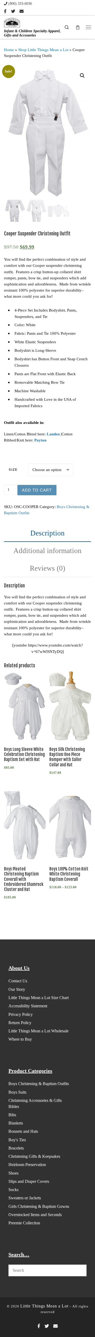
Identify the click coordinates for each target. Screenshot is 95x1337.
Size (13, 470)
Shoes (13, 1173)
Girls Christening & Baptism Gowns (38, 1206)
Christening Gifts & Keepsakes (34, 1156)
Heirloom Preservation (27, 1164)
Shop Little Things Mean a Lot (43, 50)
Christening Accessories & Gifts (35, 1100)
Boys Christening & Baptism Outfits (38, 1083)
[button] (82, 75)
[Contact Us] (21, 11)
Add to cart (37, 490)
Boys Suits (17, 1092)
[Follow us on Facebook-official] (5, 11)
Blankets (15, 1123)
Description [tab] (47, 533)
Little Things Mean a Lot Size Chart (38, 997)
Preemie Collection (24, 1222)
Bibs (12, 1114)
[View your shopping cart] (77, 27)
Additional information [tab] (47, 551)
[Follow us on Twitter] (13, 11)
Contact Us (17, 980)
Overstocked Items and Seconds (35, 1214)
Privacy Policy (20, 1014)
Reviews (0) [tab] (47, 568)
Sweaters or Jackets (24, 1197)
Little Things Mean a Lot (44, 1306)
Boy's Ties (17, 1139)
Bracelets (16, 1148)
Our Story (16, 989)
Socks (13, 1189)
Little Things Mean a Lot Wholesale (38, 1030)
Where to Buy (20, 1039)
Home (9, 50)
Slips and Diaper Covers (28, 1181)
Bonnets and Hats (23, 1131)
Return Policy (19, 1022)
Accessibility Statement (27, 1005)
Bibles (13, 1106)
